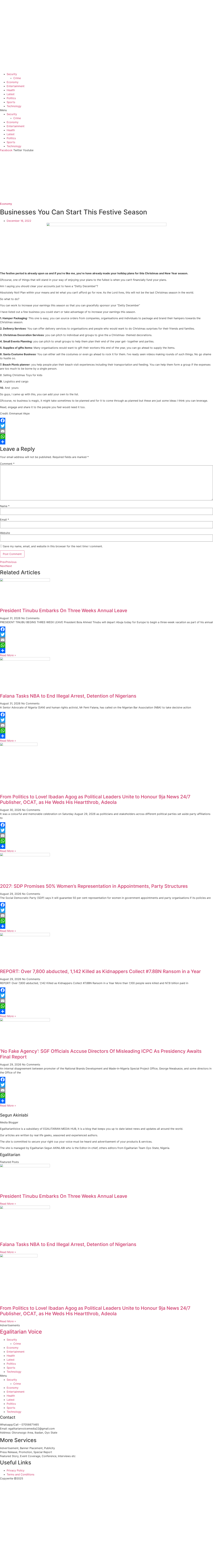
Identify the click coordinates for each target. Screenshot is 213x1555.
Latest (10, 166)
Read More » (8, 727)
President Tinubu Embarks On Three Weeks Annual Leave (63, 682)
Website (5, 605)
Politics (11, 170)
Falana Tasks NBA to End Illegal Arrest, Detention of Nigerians (68, 768)
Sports (11, 174)
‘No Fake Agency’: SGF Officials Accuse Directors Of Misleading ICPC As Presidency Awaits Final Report (101, 1126)
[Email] (106, 503)
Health (11, 162)
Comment (7, 535)
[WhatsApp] (106, 508)
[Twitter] (106, 498)
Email (4, 591)
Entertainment (15, 158)
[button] (106, 182)
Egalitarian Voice (21, 1404)
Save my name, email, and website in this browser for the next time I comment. (53, 618)
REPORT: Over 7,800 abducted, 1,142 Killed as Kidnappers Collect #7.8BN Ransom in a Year (101, 1043)
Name (4, 578)
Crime (17, 150)
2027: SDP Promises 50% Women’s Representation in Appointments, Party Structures (94, 958)
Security (12, 146)
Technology (14, 178)
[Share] (106, 514)
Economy (12, 154)
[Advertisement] (106, 249)
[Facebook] (106, 492)
